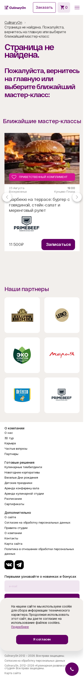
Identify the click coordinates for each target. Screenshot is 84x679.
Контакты (11, 538)
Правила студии (16, 528)
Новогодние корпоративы (22, 472)
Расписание (13, 498)
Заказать (44, 7)
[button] (77, 7)
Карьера (10, 443)
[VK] (8, 564)
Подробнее (20, 627)
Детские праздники (18, 483)
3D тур (9, 438)
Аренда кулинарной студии (24, 493)
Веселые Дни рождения (21, 477)
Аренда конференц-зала (21, 488)
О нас (8, 432)
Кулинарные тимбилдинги (23, 467)
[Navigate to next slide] (77, 197)
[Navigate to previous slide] (7, 197)
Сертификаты (14, 504)
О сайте (10, 517)
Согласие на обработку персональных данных (37, 522)
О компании (13, 533)
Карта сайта (13, 543)
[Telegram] (19, 564)
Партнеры (11, 454)
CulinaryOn (13, 22)
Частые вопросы (15, 448)
